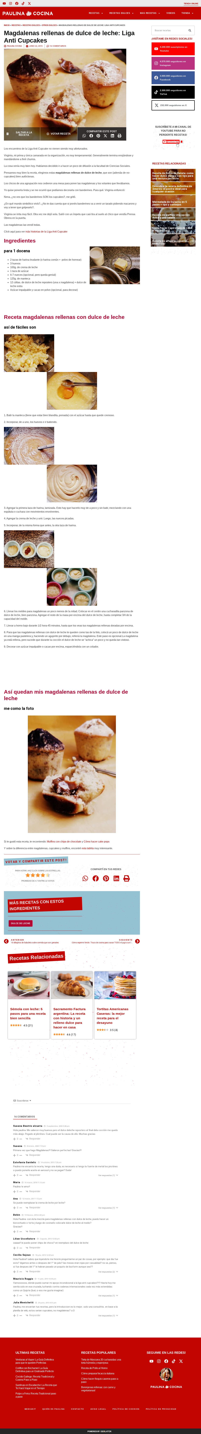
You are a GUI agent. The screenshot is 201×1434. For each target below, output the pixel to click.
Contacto (77, 1409)
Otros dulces (49, 25)
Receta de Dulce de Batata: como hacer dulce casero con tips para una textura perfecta (172, 176)
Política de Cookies (126, 1409)
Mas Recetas (148, 13)
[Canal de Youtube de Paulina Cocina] (4, 3)
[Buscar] (190, 30)
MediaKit (30, 1409)
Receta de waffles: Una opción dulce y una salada (171, 216)
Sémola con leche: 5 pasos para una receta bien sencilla (28, 1013)
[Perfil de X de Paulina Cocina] (29, 3)
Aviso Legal (98, 1409)
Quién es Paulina (53, 1409)
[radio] (28, 876)
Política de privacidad (161, 1409)
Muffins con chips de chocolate (64, 841)
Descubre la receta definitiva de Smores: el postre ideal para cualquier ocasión (172, 189)
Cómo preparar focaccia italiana (97, 1373)
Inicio (7, 25)
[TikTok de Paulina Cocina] (23, 3)
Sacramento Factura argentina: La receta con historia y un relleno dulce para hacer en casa (69, 1018)
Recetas (94, 13)
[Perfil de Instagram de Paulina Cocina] (10, 3)
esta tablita (88, 848)
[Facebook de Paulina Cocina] (16, 3)
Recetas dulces (31, 25)
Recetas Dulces (119, 13)
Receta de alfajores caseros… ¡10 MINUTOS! (173, 242)
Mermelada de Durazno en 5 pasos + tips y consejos (169, 203)
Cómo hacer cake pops (96, 841)
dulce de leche (20, 923)
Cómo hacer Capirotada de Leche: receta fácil (172, 229)
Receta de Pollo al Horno (94, 1368)
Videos (170, 13)
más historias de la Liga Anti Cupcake (46, 231)
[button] (84, 135)
